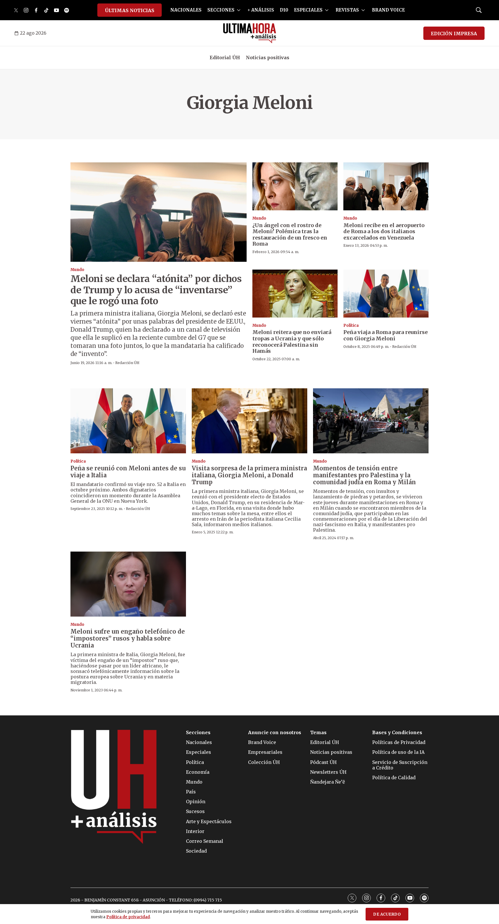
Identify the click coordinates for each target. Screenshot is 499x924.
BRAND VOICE (388, 10)
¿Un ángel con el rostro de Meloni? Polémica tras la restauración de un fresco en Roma (289, 234)
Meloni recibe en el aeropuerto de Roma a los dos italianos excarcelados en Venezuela (383, 231)
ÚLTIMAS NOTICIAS (129, 10)
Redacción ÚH (127, 363)
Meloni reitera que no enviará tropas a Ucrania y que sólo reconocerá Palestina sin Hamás (291, 341)
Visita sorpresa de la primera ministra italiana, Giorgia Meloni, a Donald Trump (249, 475)
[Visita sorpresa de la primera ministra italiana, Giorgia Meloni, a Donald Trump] (249, 420)
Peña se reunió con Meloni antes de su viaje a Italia (128, 472)
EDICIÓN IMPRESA (454, 33)
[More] (238, 10)
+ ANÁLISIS (260, 10)
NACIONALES (186, 10)
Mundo (77, 269)
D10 (284, 10)
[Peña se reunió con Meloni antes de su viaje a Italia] (128, 420)
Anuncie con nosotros (274, 732)
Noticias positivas (267, 57)
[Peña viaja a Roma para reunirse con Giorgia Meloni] (386, 294)
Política (351, 325)
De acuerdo (387, 914)
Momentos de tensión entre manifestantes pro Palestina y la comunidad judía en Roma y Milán (364, 475)
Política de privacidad (128, 916)
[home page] (249, 33)
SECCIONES (220, 10)
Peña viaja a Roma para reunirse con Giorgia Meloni (385, 335)
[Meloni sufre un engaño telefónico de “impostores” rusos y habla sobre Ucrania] (128, 584)
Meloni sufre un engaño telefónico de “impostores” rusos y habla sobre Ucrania (127, 638)
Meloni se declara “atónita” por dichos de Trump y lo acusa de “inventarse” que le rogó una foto (155, 290)
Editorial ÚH (225, 57)
